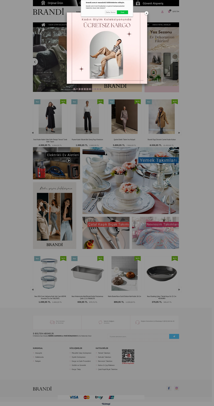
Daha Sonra (110, 12)
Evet (122, 12)
